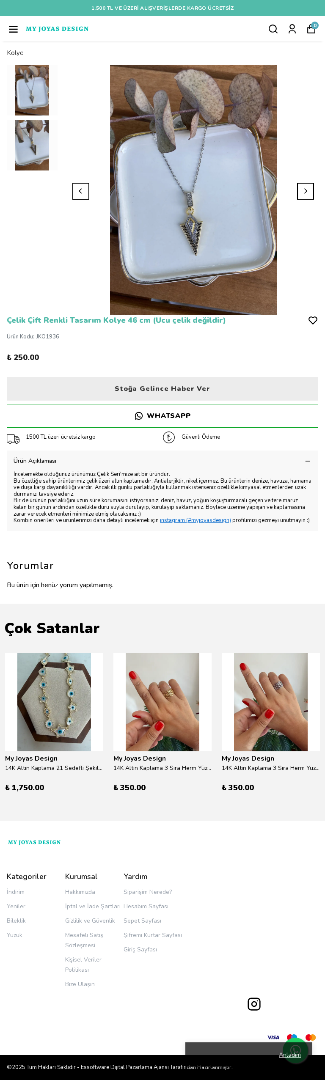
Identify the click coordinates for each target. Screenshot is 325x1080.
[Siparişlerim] (292, 29)
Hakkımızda (80, 892)
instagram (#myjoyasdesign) (195, 520)
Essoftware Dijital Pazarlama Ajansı (125, 1067)
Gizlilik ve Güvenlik (90, 921)
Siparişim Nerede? (148, 892)
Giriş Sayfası (140, 949)
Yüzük (14, 935)
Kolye (15, 53)
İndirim (16, 892)
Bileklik (16, 921)
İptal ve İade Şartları (93, 906)
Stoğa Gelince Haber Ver (162, 388)
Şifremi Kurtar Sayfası (153, 935)
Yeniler (16, 906)
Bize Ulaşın (80, 984)
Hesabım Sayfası (146, 906)
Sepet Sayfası (142, 921)
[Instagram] (254, 1004)
